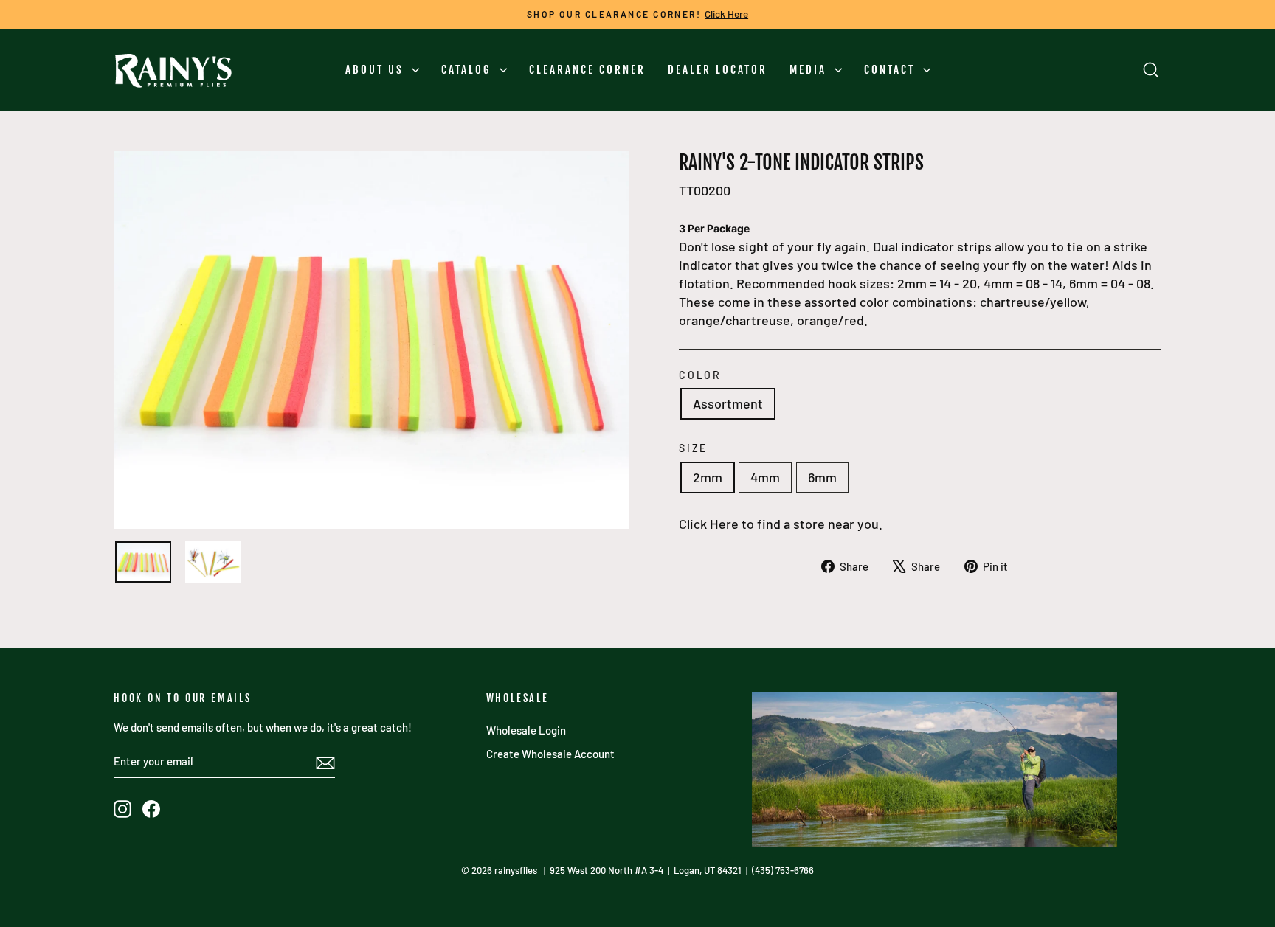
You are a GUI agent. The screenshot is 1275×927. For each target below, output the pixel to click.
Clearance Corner (587, 70)
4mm (765, 477)
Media (810, 70)
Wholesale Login (526, 730)
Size (693, 448)
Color (700, 375)
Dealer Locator (717, 70)
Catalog (468, 70)
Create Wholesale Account (550, 753)
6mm (822, 477)
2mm (707, 477)
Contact (891, 70)
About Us (376, 70)
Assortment (728, 403)
